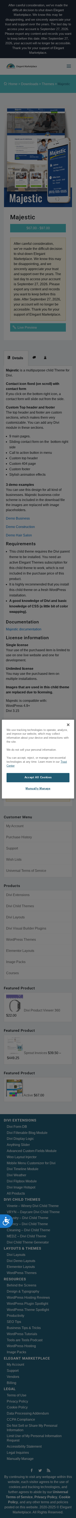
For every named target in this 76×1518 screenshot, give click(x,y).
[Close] (68, 724)
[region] (38, 758)
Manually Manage (38, 788)
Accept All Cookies (38, 777)
